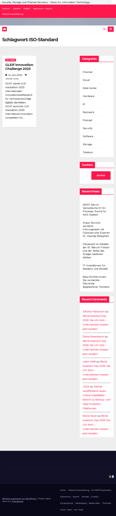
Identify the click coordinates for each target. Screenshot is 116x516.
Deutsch (6, 8)
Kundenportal (66, 503)
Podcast (87, 120)
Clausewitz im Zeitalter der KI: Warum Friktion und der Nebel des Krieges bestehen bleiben (96, 251)
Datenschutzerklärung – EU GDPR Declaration (89, 490)
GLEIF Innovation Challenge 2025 (19, 67)
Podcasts (106, 503)
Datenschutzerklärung (12, 14)
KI (84, 104)
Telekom (88, 152)
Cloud (86, 80)
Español (17, 8)
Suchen (87, 165)
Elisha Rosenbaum (93, 336)
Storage (87, 144)
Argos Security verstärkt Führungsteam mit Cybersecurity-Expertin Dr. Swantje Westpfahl (96, 229)
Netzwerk (88, 112)
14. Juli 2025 (15, 75)
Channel (87, 72)
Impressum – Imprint (42, 8)
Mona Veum (90, 415)
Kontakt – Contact (90, 496)
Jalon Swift (89, 361)
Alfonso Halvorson (94, 311)
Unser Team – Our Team (71, 509)
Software (10, 60)
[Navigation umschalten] (111, 29)
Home (63, 490)
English (27, 8)
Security (88, 128)
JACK (86, 386)
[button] (104, 29)
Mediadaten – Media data (88, 503)
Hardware (89, 96)
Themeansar (17, 501)
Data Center (90, 88)
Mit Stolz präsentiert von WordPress (19, 498)
